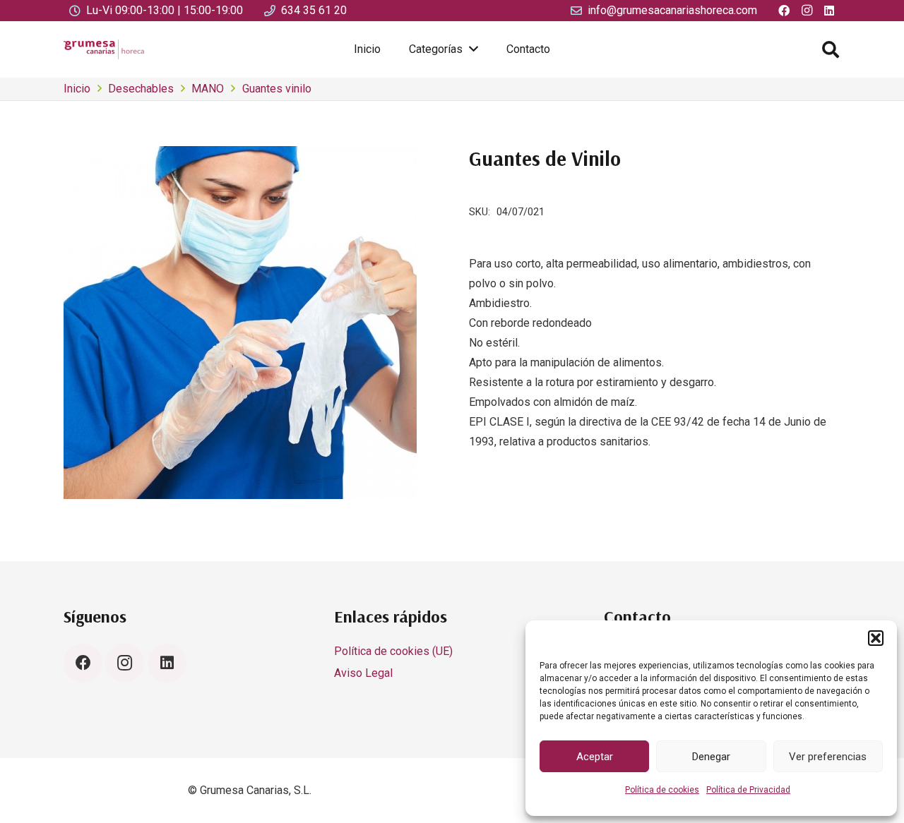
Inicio (77, 88)
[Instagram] (124, 663)
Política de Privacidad (748, 790)
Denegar (711, 756)
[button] (876, 638)
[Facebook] (83, 663)
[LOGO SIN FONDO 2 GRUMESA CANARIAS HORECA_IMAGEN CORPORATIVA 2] (104, 49)
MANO (207, 88)
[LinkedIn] (167, 663)
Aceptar (594, 756)
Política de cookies (662, 790)
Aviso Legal (363, 673)
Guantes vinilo (276, 88)
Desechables (141, 88)
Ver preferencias (828, 756)
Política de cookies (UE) (393, 651)
